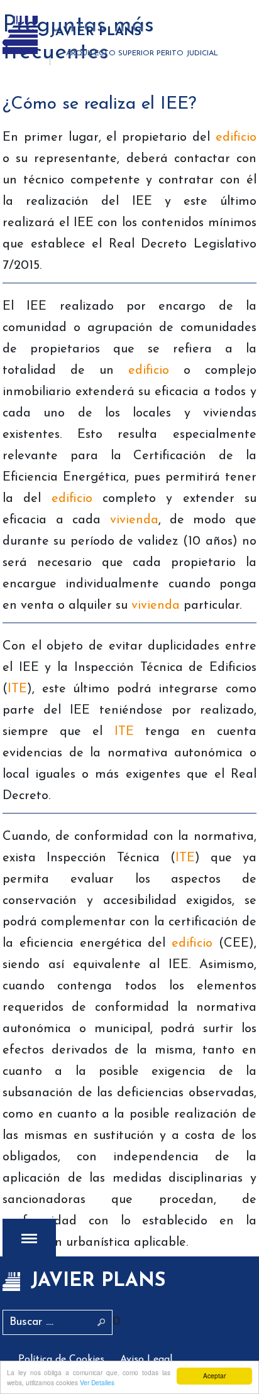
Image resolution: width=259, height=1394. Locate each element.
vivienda (134, 520)
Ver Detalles (97, 1382)
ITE (17, 689)
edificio (236, 137)
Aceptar (214, 1375)
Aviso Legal (146, 1359)
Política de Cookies (61, 1359)
